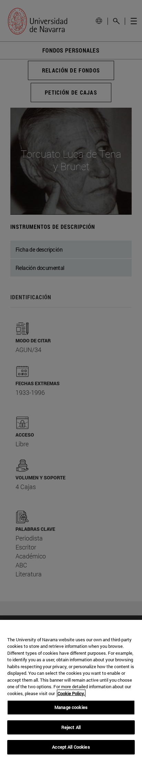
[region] (71, 690)
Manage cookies (71, 707)
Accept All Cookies (71, 747)
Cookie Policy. (71, 693)
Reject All (71, 727)
